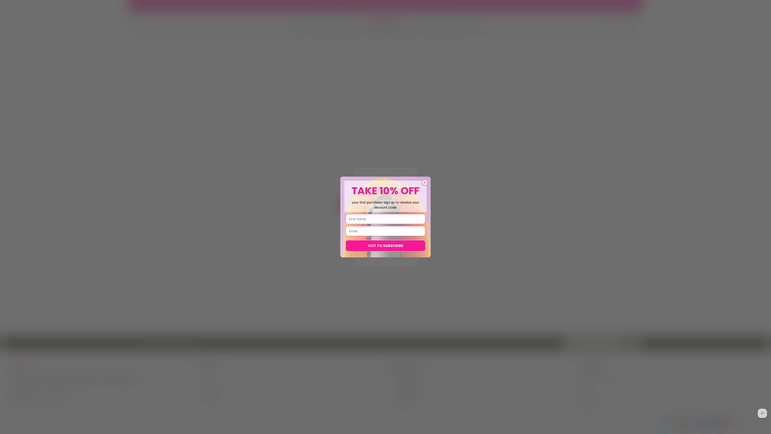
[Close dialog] (425, 182)
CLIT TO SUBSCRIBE (385, 245)
